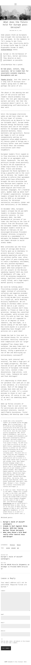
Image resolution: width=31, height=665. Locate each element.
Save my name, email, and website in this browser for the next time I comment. (15, 642)
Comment (3, 590)
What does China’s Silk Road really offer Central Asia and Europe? (14, 534)
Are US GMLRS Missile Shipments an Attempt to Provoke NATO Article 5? (15, 567)
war (18, 548)
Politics (12, 545)
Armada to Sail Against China (15, 526)
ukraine (13, 548)
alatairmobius (6, 50)
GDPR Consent (8, 662)
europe (8, 548)
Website (3, 631)
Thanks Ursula (6, 79)
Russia (19, 545)
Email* (3, 622)
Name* (2, 614)
